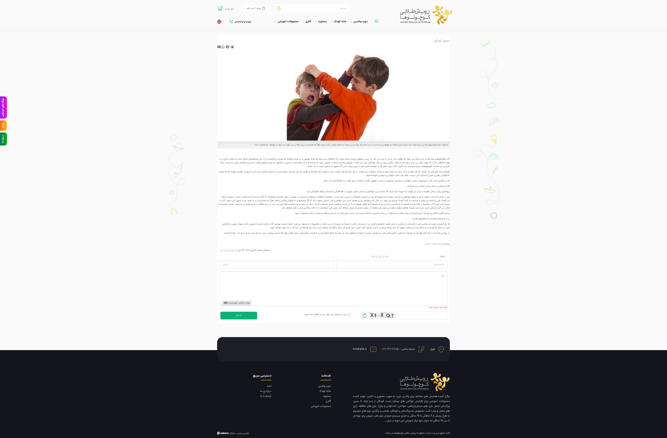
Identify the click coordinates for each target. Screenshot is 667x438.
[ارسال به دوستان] (219, 47)
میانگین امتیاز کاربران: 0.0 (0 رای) (254, 250)
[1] (373, 256)
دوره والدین (324, 386)
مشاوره (327, 396)
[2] (376, 256)
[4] (383, 256)
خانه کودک (325, 391)
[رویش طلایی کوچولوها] (423, 15)
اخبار (269, 386)
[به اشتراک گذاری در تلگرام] (232, 47)
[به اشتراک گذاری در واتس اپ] (223, 47)
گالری (328, 401)
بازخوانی (365, 314)
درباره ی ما (265, 391)
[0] (221, 250)
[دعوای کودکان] (338, 95)
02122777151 (243, 22)
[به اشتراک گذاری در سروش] (227, 47)
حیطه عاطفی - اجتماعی (433, 244)
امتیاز (442, 256)
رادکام (232, 433)
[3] (380, 256)
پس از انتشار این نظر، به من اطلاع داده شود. (325, 314)
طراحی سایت (243, 433)
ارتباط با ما (265, 396)
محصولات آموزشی (321, 406)
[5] (387, 256)
